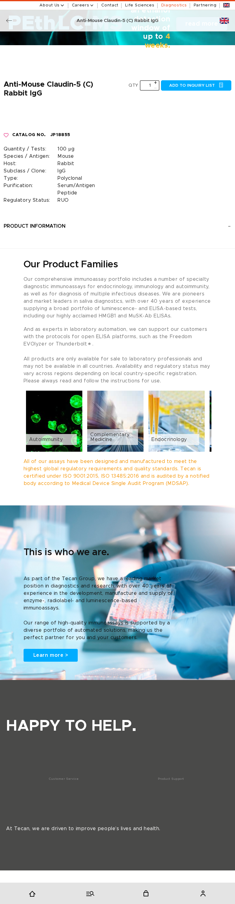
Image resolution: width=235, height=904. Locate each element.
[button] (117, 421)
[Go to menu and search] (89, 893)
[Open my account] (202, 893)
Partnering (205, 5)
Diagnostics (174, 5)
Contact (109, 5)
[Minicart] (146, 893)
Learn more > (50, 655)
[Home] (32, 893)
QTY (133, 85)
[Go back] (9, 20)
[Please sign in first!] (6, 135)
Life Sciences (139, 5)
